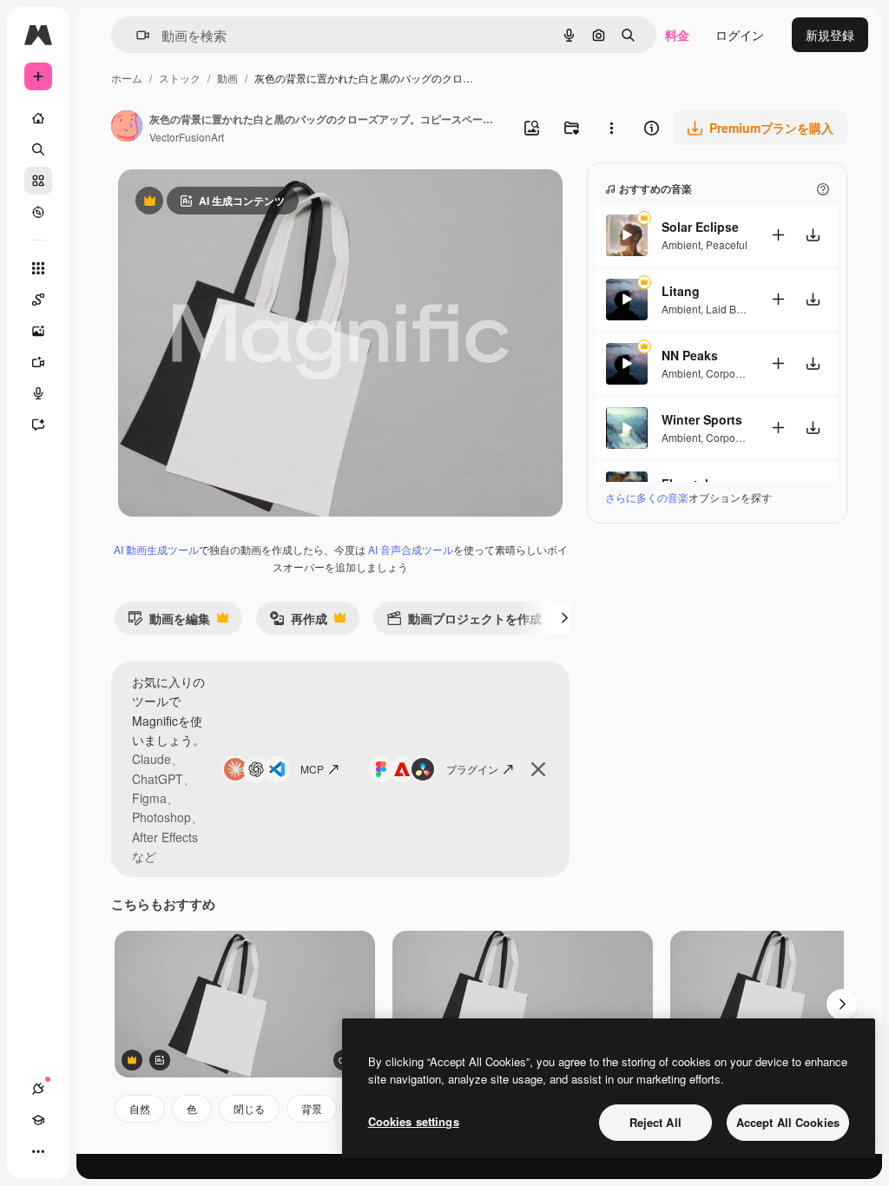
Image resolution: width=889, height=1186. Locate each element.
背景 (311, 1108)
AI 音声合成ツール (410, 549)
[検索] (38, 149)
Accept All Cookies (788, 1122)
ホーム (126, 77)
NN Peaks (690, 355)
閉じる (249, 1108)
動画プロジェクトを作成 (464, 622)
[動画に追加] (778, 234)
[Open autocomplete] (136, 35)
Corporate (730, 373)
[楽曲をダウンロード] (812, 234)
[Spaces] (38, 299)
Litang (681, 291)
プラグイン (472, 768)
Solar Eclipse (700, 226)
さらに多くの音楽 (646, 497)
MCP (312, 768)
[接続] (38, 1089)
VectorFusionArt (186, 136)
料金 (677, 34)
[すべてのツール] (38, 268)
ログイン (739, 34)
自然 (139, 1108)
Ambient (681, 244)
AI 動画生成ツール (156, 549)
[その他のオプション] (611, 127)
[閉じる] (538, 769)
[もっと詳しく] (38, 212)
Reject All (655, 1122)
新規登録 (830, 34)
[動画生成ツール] (38, 362)
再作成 (298, 622)
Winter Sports (702, 419)
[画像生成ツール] (38, 331)
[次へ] (564, 618)
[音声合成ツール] (38, 393)
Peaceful (726, 244)
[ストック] (38, 180)
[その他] (38, 1151)
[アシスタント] (38, 424)
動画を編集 (169, 622)
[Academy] (38, 1120)
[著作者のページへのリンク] (126, 127)
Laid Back (729, 308)
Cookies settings (413, 1121)
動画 (227, 77)
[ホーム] (38, 118)
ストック (180, 77)
